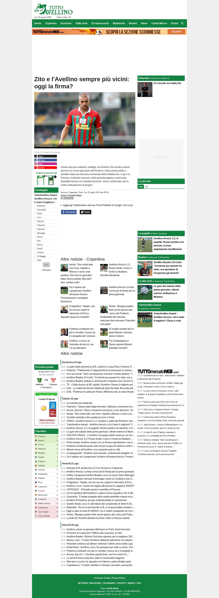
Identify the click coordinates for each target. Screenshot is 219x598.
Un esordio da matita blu (79, 403)
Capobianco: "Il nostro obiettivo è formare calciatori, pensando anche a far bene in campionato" (117, 565)
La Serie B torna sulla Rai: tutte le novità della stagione (95, 558)
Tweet (87, 212)
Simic (39, 213)
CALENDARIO (108, 583)
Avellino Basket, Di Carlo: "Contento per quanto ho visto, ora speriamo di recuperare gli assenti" (116, 377)
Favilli (39, 248)
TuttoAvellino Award (149, 305)
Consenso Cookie (102, 578)
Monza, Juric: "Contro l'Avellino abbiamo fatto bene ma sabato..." (101, 540)
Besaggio (41, 233)
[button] (46, 265)
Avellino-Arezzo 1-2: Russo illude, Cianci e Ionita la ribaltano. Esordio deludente (108, 439)
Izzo (39, 217)
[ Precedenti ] (46, 387)
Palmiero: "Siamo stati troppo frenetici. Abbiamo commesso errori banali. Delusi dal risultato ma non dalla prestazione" (129, 406)
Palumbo (41, 225)
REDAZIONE (95, 583)
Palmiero (41, 229)
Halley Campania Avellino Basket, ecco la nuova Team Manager (100, 475)
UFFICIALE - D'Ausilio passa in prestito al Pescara (93, 489)
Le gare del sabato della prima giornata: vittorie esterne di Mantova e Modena (107, 431)
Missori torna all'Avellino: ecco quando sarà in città (93, 449)
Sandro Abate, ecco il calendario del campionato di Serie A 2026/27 (102, 504)
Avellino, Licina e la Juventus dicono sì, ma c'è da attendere (81, 344)
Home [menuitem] (37, 23)
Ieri (146, 186)
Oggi (141, 186)
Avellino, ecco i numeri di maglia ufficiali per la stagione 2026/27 (100, 486)
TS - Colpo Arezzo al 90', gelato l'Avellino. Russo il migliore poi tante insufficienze (109, 384)
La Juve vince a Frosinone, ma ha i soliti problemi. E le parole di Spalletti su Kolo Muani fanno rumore (160, 394)
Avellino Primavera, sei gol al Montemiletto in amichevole (96, 500)
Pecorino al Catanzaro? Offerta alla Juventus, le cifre (94, 533)
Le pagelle (144, 233)
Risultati (46, 270)
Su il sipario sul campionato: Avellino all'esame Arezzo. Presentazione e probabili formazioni (76, 294)
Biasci (40, 245)
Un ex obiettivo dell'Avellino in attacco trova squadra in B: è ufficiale (102, 493)
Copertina (73, 192)
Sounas (40, 252)
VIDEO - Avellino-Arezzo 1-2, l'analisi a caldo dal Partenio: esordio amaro (105, 421)
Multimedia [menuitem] (119, 23)
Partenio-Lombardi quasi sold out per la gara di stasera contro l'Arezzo (104, 446)
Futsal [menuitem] (174, 23)
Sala (39, 260)
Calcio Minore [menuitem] (159, 23)
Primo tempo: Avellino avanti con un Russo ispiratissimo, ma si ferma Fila (105, 442)
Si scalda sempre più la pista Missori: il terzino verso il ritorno (121, 332)
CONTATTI (121, 583)
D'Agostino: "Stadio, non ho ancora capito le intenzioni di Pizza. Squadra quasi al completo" (115, 482)
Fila (38, 241)
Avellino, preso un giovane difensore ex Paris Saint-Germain (98, 529)
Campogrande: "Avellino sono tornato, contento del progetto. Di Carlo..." (104, 453)
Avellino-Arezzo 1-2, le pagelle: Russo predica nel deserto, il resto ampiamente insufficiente (114, 428)
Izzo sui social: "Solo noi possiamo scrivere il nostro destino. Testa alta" (104, 374)
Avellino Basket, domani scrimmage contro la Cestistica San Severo (102, 478)
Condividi (70, 212)
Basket (142, 257)
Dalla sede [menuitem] (81, 23)
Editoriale (143, 78)
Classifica (40, 431)
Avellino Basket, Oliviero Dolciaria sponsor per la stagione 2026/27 (101, 536)
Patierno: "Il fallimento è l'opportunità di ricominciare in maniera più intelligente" (108, 370)
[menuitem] (182, 23)
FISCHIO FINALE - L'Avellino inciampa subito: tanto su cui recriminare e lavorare (109, 435)
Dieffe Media (113, 588)
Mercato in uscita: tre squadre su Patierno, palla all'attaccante (99, 561)
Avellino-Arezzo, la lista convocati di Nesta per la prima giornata (122, 291)
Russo (40, 237)
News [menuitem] (144, 23)
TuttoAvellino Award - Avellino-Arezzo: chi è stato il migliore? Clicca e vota (106, 424)
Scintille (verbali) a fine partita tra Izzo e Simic (91, 417)
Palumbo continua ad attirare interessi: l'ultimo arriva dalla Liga (100, 543)
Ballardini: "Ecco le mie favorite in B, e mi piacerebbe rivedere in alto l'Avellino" (108, 507)
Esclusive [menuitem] (66, 23)
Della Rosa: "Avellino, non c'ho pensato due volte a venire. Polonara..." (104, 547)
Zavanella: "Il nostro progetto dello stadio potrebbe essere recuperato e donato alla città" (113, 496)
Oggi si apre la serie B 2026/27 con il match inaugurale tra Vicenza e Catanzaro (108, 511)
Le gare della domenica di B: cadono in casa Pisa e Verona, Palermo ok (104, 366)
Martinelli (41, 206)
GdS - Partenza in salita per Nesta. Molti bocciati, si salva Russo (100, 391)
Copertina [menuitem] (50, 23)
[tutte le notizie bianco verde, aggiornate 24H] (53, 9)
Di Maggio (41, 256)
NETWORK (83, 583)
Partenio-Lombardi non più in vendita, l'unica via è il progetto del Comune (82, 332)
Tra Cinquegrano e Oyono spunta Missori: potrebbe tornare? (120, 344)
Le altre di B (145, 281)
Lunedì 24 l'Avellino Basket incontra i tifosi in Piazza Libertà (98, 518)
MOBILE (131, 583)
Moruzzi (40, 221)
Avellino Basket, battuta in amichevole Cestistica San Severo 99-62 (101, 381)
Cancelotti (41, 210)
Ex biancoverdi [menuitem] (100, 23)
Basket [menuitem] (133, 23)
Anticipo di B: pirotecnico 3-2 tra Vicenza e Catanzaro (94, 468)
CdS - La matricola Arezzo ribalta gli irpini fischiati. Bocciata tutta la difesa (105, 388)
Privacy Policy (118, 578)
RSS (139, 583)
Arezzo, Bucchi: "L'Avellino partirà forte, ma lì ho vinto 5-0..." (97, 554)
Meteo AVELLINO (46, 395)
